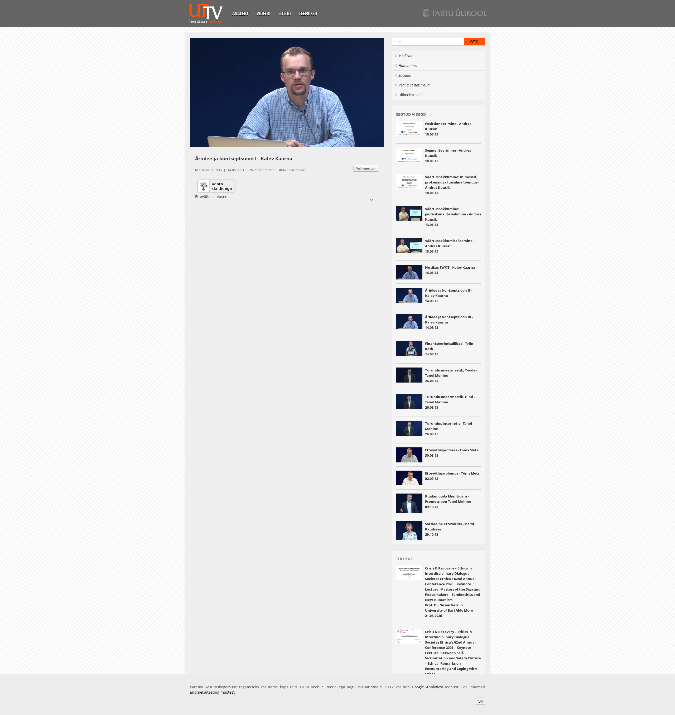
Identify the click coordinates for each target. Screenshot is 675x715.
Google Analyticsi (427, 686)
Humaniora (407, 65)
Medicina (405, 55)
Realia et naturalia (414, 85)
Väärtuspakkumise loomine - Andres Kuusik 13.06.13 (449, 246)
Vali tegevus (365, 168)
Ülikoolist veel (410, 94)
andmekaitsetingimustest (212, 692)
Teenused (308, 13)
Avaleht (240, 13)
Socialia (404, 75)
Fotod (284, 13)
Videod (264, 13)
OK (480, 701)
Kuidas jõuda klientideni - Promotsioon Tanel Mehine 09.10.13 (448, 501)
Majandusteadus (293, 170)
